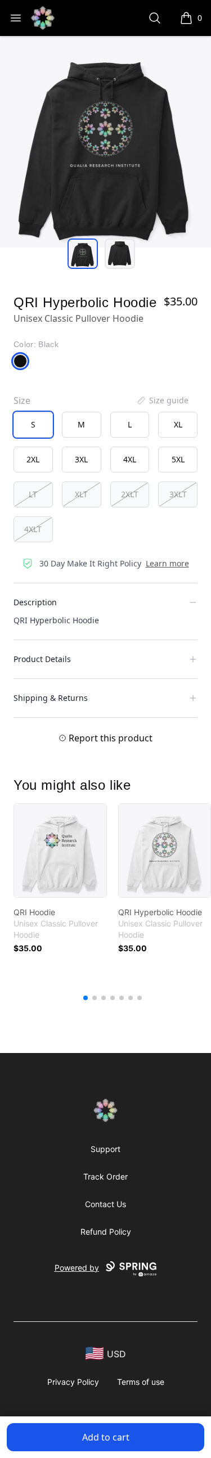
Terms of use (140, 1382)
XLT (81, 494)
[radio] (33, 425)
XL (178, 424)
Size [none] (22, 400)
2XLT (129, 494)
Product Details (42, 659)
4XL (129, 459)
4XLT (33, 529)
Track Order (105, 1176)
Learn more (167, 563)
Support (105, 1149)
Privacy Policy (73, 1382)
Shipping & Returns (51, 697)
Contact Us (105, 1204)
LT (33, 494)
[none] (162, 400)
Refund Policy (105, 1231)
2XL (32, 459)
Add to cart (105, 1437)
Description (35, 602)
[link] (60, 850)
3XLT (178, 494)
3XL (81, 459)
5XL (178, 459)
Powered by (77, 1267)
